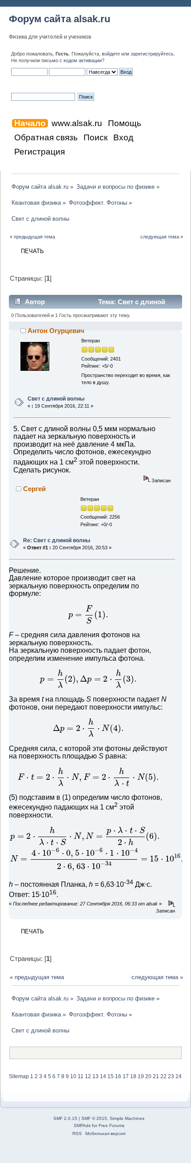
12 (88, 1076)
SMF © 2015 (94, 1118)
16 (118, 1076)
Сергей (34, 488)
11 (81, 1076)
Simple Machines (127, 1118)
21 (156, 1076)
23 (171, 1076)
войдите (111, 53)
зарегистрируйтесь (152, 53)
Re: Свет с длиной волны (56, 540)
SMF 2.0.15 (65, 1118)
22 (163, 1076)
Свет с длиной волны (56, 399)
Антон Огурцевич (56, 330)
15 (110, 1076)
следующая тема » (161, 236)
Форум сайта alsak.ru (59, 18)
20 (148, 1076)
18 (133, 1076)
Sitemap (19, 1076)
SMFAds (82, 1125)
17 (126, 1076)
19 (141, 1076)
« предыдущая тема (32, 236)
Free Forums (111, 1125)
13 (95, 1076)
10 (73, 1076)
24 (178, 1076)
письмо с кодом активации (71, 60)
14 (103, 1076)
